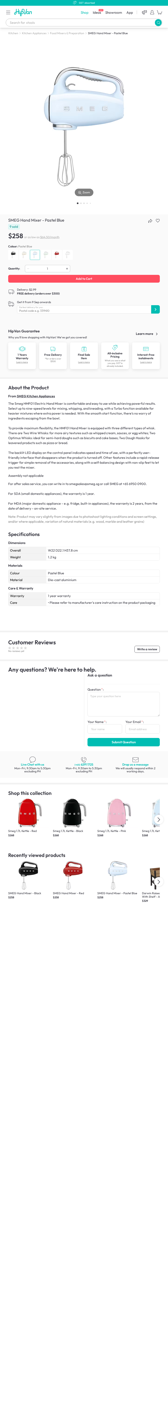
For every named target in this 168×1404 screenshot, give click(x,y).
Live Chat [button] (32, 764)
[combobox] (84, 22)
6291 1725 (84, 764)
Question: (95, 689)
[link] (22, 348)
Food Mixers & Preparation (67, 33)
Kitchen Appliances (34, 33)
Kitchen (13, 33)
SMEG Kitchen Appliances (36, 396)
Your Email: (134, 722)
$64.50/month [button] (49, 237)
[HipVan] (23, 12)
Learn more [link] (145, 334)
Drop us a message (135, 764)
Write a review (147, 649)
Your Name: (97, 722)
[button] (8, 12)
